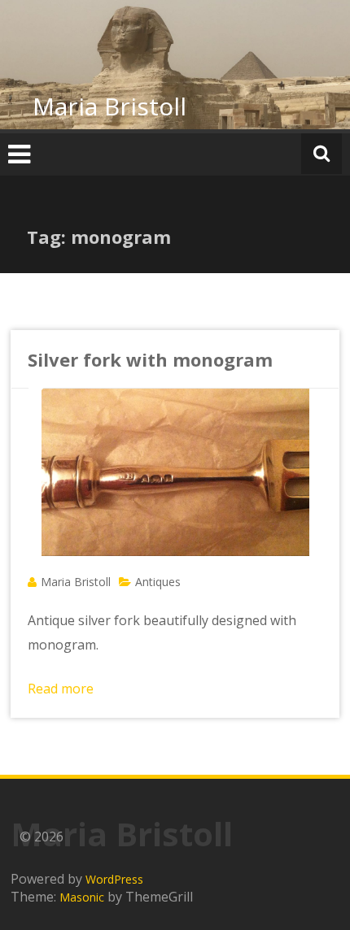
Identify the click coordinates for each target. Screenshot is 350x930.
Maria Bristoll (109, 106)
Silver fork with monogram (150, 359)
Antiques (158, 581)
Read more (61, 689)
